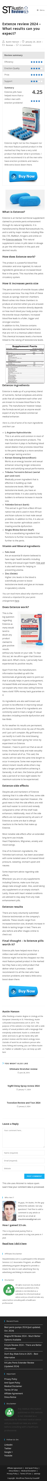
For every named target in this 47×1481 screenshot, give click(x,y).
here (17, 600)
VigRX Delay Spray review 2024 (23, 1085)
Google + (8, 1452)
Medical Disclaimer (13, 1386)
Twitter (8, 1049)
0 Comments (25, 45)
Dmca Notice (10, 1397)
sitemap (37, 1473)
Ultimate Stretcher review (23, 1069)
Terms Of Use (11, 1390)
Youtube (8, 1455)
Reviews (9, 45)
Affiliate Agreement (13, 1393)
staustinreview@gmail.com (29, 1219)
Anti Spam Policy (12, 1382)
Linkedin (8, 1444)
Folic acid (40, 563)
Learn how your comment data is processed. (23, 1187)
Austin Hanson (12, 42)
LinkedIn (17, 1049)
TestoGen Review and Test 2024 (23, 1102)
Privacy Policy (10, 1379)
